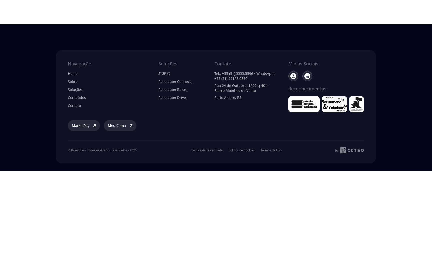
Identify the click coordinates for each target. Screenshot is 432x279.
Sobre (175, 10)
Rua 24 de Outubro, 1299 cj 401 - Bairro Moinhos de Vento (242, 88)
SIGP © (164, 73)
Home (73, 73)
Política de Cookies (242, 150)
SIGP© (256, 10)
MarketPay (359, 10)
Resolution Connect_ (175, 81)
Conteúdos (236, 10)
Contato (74, 105)
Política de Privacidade (207, 150)
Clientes (214, 10)
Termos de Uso (271, 150)
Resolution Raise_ (173, 89)
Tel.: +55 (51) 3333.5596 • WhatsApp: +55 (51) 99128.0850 (244, 76)
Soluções (193, 10)
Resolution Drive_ (173, 97)
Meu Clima (394, 10)
